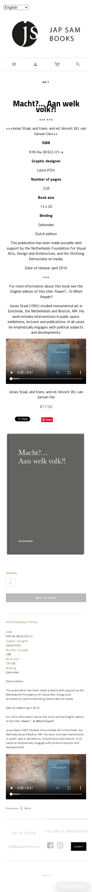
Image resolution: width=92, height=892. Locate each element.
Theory (33, 622)
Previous (12, 808)
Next (28, 808)
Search (46, 875)
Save (49, 419)
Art (7, 622)
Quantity (11, 573)
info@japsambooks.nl (23, 846)
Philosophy (19, 622)
